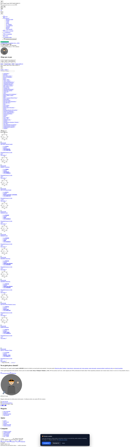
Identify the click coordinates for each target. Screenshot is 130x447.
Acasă (6, 16)
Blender (7, 28)
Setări (63, 443)
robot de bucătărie (119, 368)
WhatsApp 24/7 (5, 41)
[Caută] (16, 5)
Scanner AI (5, 412)
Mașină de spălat (9, 19)
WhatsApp (13, 373)
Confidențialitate (4, 43)
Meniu (8, 441)
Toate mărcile (6, 415)
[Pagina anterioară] (1, 362)
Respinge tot (56, 443)
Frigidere (64, 368)
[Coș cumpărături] (2, 9)
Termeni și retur (8, 37)
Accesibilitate (11, 43)
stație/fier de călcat (109, 368)
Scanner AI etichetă (9, 30)
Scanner (13, 441)
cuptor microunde (92, 368)
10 (14, 362)
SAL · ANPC (17, 43)
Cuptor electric (70, 368)
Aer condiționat (9, 25)
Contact (6, 35)
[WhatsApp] (1, 405)
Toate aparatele (9, 29)
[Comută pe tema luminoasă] (4, 7)
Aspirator (8, 26)
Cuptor (7, 21)
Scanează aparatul (6, 373)
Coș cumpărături (8, 34)
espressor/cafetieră (101, 368)
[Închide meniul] (2, 13)
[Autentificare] (1, 10)
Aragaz (7, 23)
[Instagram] (4, 405)
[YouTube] (5, 405)
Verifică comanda (7, 425)
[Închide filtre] (2, 68)
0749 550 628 (5, 401)
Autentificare (7, 32)
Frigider (7, 20)
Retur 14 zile (6, 422)
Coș (18, 441)
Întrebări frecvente (7, 424)
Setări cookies (6, 433)
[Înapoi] (2, 2)
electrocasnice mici (78, 368)
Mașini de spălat (58, 368)
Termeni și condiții (7, 431)
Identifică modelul (7, 413)
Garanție (5, 423)
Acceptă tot (46, 443)
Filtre (4, 130)
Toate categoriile (6, 411)
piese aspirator (85, 368)
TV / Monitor (9, 24)
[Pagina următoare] (15, 362)
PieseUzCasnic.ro (8, 438)
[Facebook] (3, 405)
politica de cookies (63, 439)
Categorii (7, 18)
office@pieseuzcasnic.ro (7, 402)
